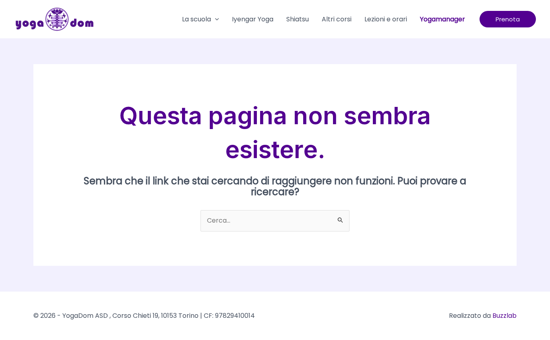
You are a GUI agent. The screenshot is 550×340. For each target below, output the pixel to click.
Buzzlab (504, 315)
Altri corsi (337, 19)
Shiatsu (297, 19)
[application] (215, 19)
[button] (508, 19)
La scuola (196, 19)
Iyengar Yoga (252, 19)
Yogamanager (442, 19)
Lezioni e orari (385, 19)
